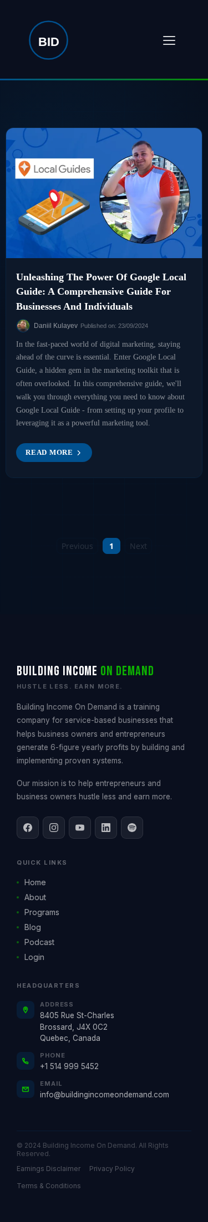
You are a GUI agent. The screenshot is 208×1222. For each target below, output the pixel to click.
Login (34, 957)
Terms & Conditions (49, 1186)
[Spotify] (132, 828)
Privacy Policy (112, 1168)
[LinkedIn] (106, 828)
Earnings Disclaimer (48, 1168)
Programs (41, 912)
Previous (77, 546)
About (35, 897)
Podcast (39, 942)
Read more (49, 452)
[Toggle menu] (169, 40)
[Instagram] (54, 828)
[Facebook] (28, 828)
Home (35, 882)
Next (138, 546)
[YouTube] (80, 828)
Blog (32, 927)
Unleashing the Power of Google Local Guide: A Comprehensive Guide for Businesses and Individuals (101, 291)
